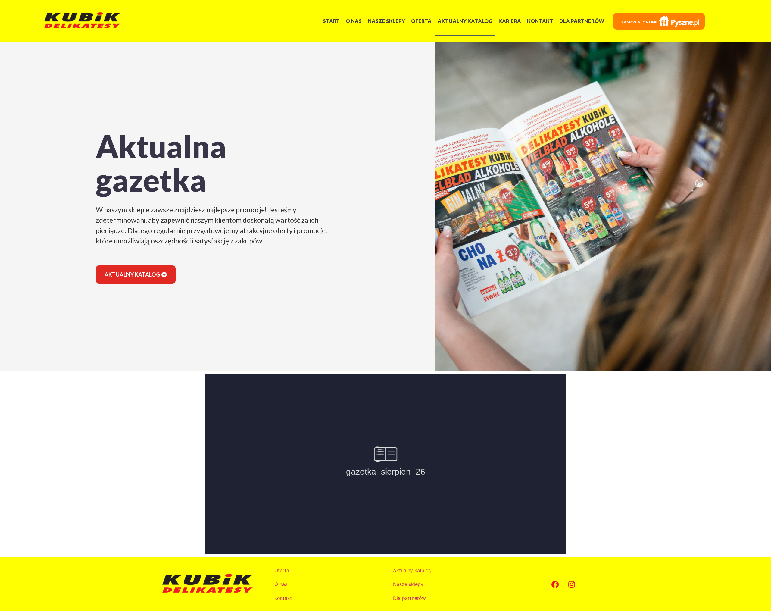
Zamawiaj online (639, 22)
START (331, 21)
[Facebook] (555, 584)
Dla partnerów (581, 21)
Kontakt (540, 21)
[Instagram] (571, 584)
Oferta (421, 21)
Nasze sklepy (386, 21)
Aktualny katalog (465, 21)
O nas (354, 21)
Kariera (509, 21)
